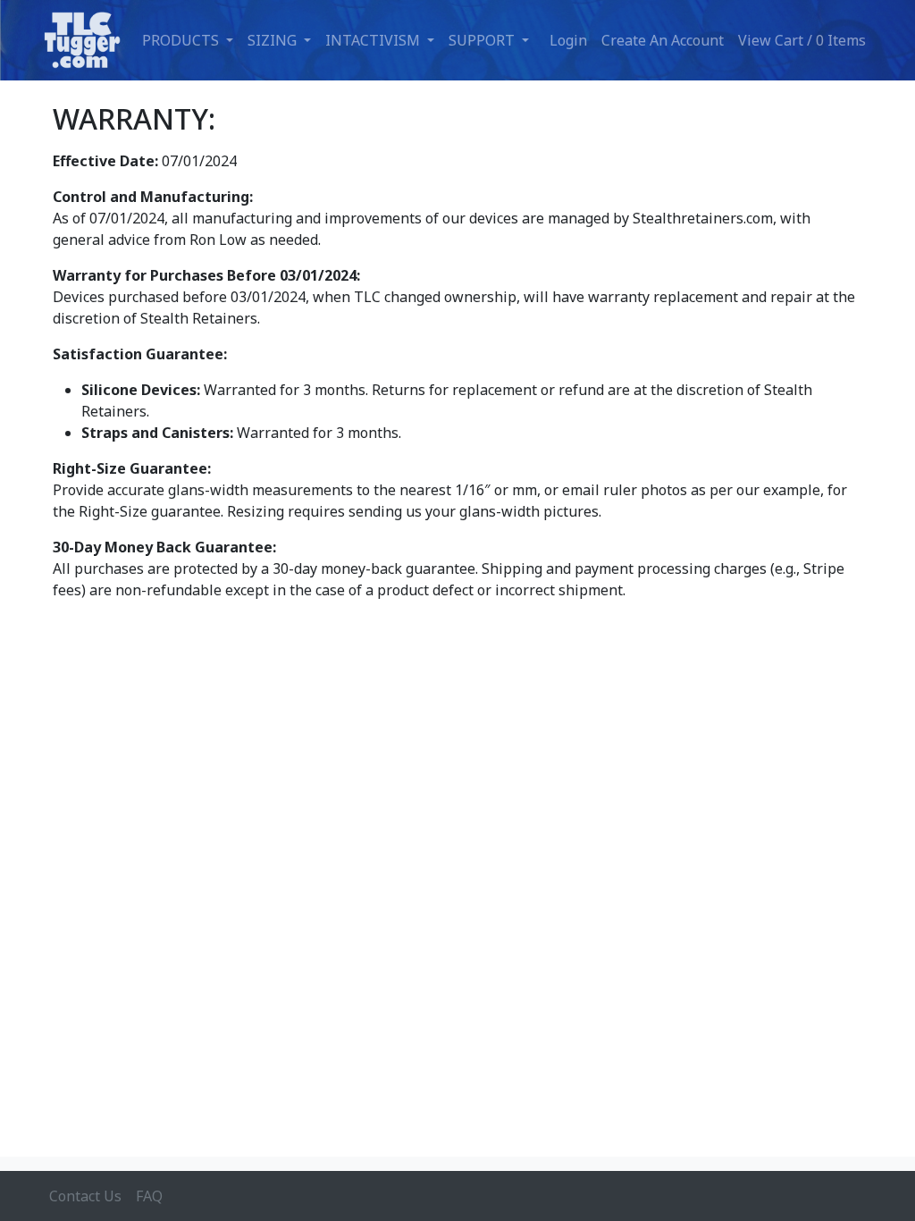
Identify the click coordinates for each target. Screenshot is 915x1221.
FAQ (149, 1196)
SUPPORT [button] (483, 40)
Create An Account (662, 40)
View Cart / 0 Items (802, 40)
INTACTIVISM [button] (374, 40)
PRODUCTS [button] (182, 40)
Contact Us (85, 1196)
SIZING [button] (274, 40)
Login (568, 40)
